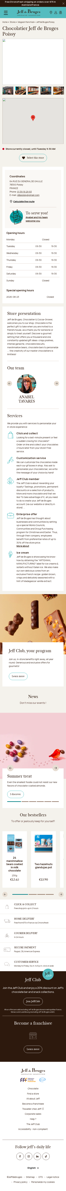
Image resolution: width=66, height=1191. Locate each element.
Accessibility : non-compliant (33, 1129)
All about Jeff (33, 1098)
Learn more (18, 676)
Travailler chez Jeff (31, 1108)
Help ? (33, 1118)
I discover (15, 794)
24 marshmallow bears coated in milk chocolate (14, 864)
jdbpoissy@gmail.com (28, 195)
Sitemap (30, 1176)
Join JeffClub (33, 1001)
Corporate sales (33, 1113)
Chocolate (33, 1088)
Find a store (33, 1093)
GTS (40, 1176)
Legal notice (53, 1176)
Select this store (35, 158)
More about (22, 545)
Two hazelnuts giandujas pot (44, 865)
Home (5, 22)
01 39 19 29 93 (24, 191)
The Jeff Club (33, 1124)
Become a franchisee (33, 1103)
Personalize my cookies (43, 1181)
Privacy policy (20, 1181)
